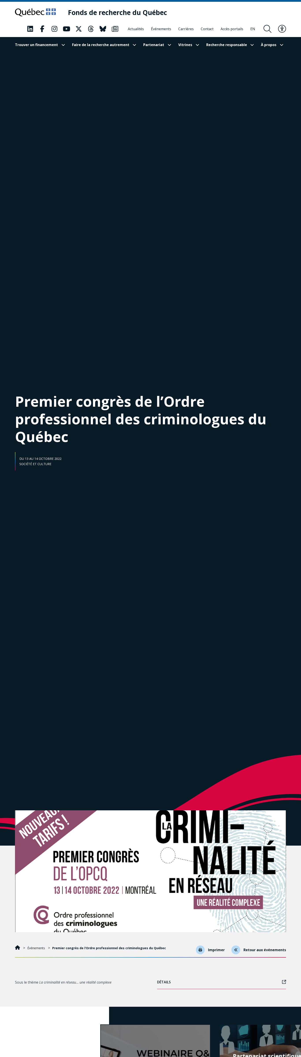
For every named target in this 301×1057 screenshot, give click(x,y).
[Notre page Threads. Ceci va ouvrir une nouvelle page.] (90, 28)
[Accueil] (18, 948)
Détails (164, 982)
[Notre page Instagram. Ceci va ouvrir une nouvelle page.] (54, 28)
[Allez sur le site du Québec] (35, 12)
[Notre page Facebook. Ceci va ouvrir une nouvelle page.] (42, 28)
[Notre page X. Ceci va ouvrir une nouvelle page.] (78, 28)
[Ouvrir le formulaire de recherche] (267, 29)
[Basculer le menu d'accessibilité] (282, 29)
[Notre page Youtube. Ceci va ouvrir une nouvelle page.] (66, 28)
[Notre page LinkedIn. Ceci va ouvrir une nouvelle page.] (30, 28)
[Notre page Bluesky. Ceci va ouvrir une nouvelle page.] (102, 28)
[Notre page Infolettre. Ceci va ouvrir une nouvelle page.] (115, 28)
